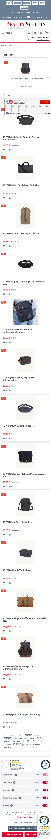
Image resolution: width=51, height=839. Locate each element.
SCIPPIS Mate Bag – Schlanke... (17, 522)
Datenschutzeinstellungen (25, 822)
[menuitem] (6, 32)
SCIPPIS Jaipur (10, 735)
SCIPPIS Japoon (22, 744)
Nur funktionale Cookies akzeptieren (25, 828)
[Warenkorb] (47, 32)
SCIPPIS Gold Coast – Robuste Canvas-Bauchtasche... (21, 138)
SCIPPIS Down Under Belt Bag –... (19, 426)
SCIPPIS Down (29, 738)
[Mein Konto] (40, 32)
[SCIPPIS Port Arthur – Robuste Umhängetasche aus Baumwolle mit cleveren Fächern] (25, 312)
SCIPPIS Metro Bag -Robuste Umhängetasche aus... (24, 475)
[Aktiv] (45, 774)
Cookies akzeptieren (12, 834)
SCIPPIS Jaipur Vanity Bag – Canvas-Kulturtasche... (20, 378)
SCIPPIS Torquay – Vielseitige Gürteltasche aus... (23, 282)
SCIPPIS (20, 735)
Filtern (8, 95)
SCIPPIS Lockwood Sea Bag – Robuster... (22, 233)
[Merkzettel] (34, 32)
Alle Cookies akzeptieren (36, 834)
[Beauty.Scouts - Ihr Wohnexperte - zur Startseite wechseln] (25, 25)
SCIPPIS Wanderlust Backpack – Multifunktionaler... (25, 79)
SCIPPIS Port (17, 738)
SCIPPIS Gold (16, 741)
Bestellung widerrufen (40, 37)
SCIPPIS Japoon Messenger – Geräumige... (23, 714)
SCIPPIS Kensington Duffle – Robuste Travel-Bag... (24, 619)
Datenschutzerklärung (43, 40)
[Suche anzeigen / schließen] (28, 32)
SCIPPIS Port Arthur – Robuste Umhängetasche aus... (17, 330)
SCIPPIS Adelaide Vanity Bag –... (18, 570)
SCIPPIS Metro (31, 741)
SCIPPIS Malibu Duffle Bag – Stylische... (22, 185)
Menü (9, 32)
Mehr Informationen (25, 817)
